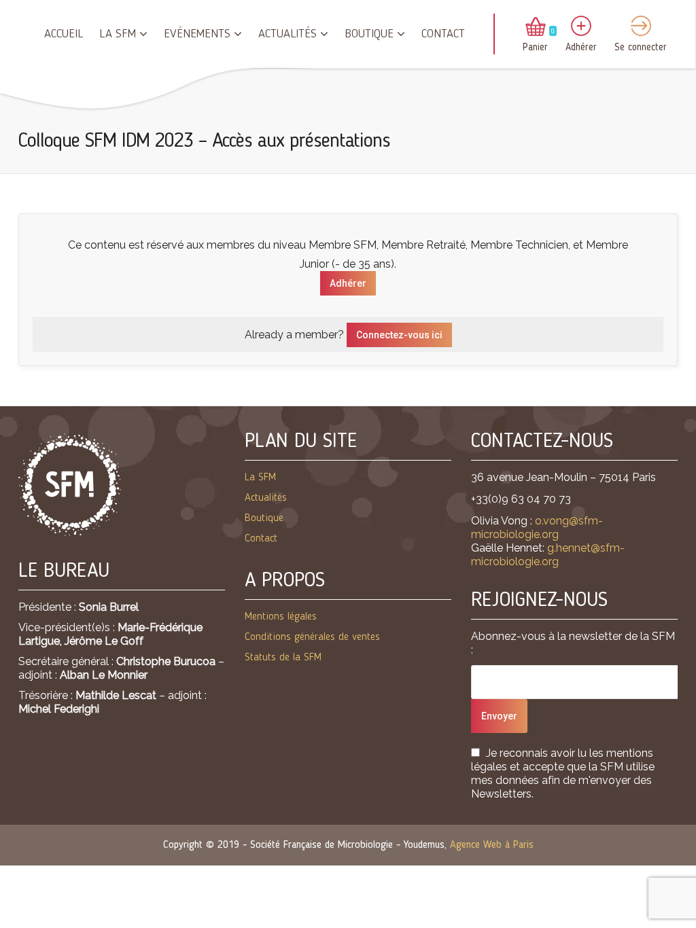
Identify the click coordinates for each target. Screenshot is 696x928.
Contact (443, 34)
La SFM (117, 34)
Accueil (63, 34)
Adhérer (348, 283)
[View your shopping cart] (535, 27)
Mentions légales (281, 616)
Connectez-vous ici (399, 334)
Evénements (197, 34)
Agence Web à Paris (492, 845)
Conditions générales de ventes (312, 637)
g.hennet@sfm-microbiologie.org (548, 554)
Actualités (287, 34)
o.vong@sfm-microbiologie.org (537, 527)
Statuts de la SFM (283, 657)
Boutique (369, 34)
